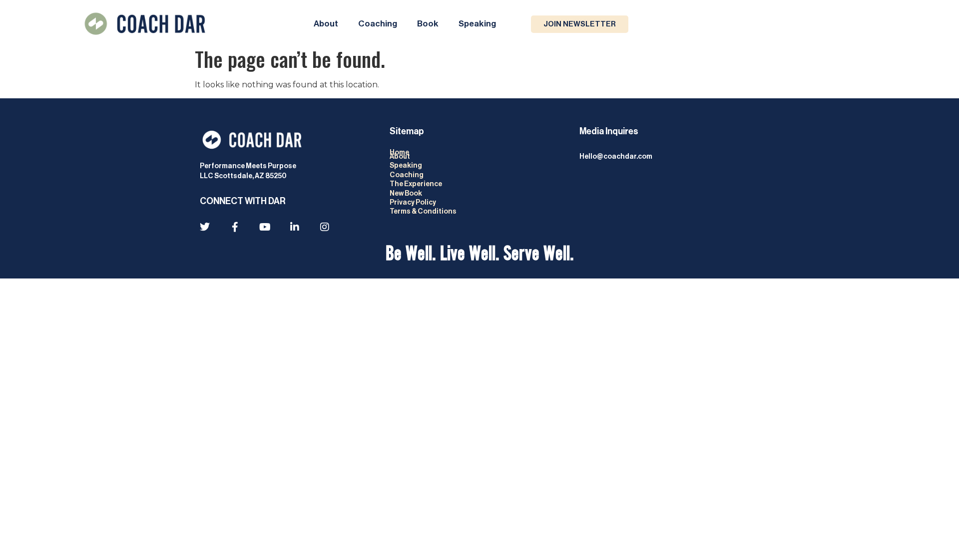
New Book (406, 193)
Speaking (477, 23)
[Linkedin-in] (295, 227)
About (326, 23)
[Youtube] (265, 227)
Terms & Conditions (423, 211)
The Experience (416, 184)
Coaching (377, 23)
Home (399, 152)
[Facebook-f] (235, 227)
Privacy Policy (413, 202)
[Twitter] (205, 227)
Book (428, 23)
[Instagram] (325, 227)
